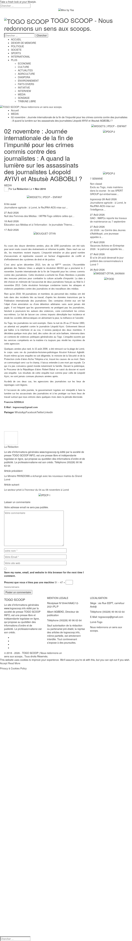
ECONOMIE (24, 63)
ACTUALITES (25, 70)
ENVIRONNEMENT (28, 80)
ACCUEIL (16, 39)
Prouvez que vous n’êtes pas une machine (29, 582)
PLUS (14, 60)
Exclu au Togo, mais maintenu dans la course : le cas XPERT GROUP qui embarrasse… (106, 190)
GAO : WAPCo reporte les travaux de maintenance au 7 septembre (108, 219)
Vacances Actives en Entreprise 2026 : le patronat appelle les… (107, 247)
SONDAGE (24, 97)
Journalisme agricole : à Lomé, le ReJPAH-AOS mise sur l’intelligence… (108, 206)
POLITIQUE (17, 46)
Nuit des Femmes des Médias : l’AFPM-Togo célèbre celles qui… (39, 216)
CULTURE (23, 67)
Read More (14, 663)
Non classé (96, 183)
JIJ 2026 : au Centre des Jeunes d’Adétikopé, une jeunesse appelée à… (107, 233)
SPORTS (16, 53)
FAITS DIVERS (26, 84)
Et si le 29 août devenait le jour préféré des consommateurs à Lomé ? (107, 261)
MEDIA (21, 94)
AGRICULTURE (26, 73)
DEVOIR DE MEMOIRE (23, 42)
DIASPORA (24, 77)
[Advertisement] (44, 421)
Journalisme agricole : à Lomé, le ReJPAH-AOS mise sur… (36, 207)
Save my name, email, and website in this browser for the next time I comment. (44, 574)
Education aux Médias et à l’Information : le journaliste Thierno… (39, 224)
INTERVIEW (24, 91)
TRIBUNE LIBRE (27, 101)
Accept (3, 663)
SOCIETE (16, 49)
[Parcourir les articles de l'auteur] (11, 437)
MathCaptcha (15, 587)
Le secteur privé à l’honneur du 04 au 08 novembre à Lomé (36, 489)
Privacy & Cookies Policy (13, 668)
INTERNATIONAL (20, 56)
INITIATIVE (24, 87)
